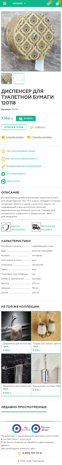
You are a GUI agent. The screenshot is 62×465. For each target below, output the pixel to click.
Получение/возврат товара (21, 151)
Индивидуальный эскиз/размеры (23, 166)
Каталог (17, 3)
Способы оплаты (15, 137)
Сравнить (40, 127)
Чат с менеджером (15, 173)
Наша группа (13, 181)
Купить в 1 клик (13, 127)
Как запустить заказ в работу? (22, 158)
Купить (28, 118)
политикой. (25, 439)
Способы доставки (42, 137)
